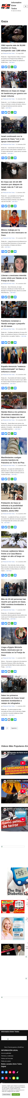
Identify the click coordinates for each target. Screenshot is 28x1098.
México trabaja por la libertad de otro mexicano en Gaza (14, 232)
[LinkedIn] (2, 1078)
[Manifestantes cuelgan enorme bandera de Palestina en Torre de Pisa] (14, 446)
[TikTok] (17, 1072)
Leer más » (12, 62)
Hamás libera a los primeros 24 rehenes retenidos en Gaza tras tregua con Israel (13, 414)
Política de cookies (6, 1061)
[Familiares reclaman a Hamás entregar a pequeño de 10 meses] (14, 309)
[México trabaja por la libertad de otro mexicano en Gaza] (14, 218)
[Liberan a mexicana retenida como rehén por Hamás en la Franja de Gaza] (14, 264)
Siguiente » (14, 728)
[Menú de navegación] (25, 6)
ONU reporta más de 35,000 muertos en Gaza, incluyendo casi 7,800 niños (13, 48)
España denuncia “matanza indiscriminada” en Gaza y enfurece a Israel (13, 369)
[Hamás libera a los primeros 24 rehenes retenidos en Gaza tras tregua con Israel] (14, 400)
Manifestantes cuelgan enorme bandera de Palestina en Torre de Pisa (12, 460)
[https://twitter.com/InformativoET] (6, 1072)
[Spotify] (17, 1078)
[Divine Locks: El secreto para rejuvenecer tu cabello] (12, 929)
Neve (5, 1047)
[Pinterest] (6, 1078)
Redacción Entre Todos (9, 53)
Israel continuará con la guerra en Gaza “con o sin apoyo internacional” (12, 139)
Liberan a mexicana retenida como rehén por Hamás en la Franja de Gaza (14, 278)
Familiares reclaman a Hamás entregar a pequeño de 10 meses (13, 323)
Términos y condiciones (7, 1055)
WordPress (21, 1047)
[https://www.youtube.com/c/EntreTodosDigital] (10, 1072)
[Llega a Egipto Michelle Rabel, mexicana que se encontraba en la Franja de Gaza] (14, 635)
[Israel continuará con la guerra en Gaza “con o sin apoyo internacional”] (14, 124)
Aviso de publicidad (6, 1053)
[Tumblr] (10, 1078)
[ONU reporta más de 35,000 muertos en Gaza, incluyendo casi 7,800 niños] (14, 33)
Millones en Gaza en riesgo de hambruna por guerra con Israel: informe (14, 93)
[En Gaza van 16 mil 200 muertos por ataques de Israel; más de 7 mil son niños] (14, 170)
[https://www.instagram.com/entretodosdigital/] (13, 1072)
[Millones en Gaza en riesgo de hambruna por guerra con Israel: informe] (14, 79)
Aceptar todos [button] (16, 1094)
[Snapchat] (13, 1078)
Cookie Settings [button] (6, 1094)
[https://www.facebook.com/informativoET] (2, 1072)
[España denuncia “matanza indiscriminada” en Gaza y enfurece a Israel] (14, 355)
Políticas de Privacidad (7, 1058)
